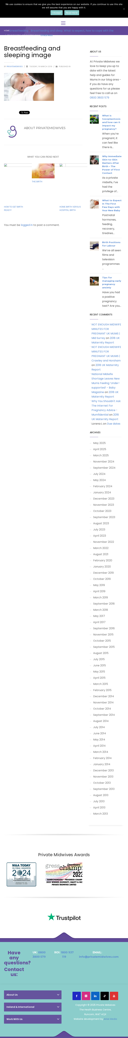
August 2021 (100, 554)
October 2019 (102, 579)
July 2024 (99, 474)
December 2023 (103, 499)
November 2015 (103, 634)
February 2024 (102, 486)
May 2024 (99, 480)
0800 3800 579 (99, 98)
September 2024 (104, 468)
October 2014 (102, 709)
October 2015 (102, 641)
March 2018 (100, 610)
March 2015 (100, 684)
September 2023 (104, 517)
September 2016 (104, 628)
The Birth (37, 181)
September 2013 (103, 789)
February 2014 (102, 758)
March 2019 (100, 597)
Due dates (113, 424)
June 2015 (99, 665)
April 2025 (99, 449)
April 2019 (99, 591)
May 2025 (99, 443)
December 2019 (103, 573)
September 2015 (104, 647)
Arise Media (110, 1019)
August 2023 (101, 523)
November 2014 (103, 702)
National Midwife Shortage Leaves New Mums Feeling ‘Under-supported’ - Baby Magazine (106, 383)
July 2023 (99, 529)
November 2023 (103, 505)
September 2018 (104, 604)
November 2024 (103, 461)
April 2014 (99, 746)
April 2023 (99, 536)
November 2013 (103, 777)
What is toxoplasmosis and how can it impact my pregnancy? (111, 122)
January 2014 (101, 764)
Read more (72, 12)
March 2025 (101, 455)
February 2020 (102, 560)
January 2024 (102, 492)
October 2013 (102, 783)
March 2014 (100, 752)
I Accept (56, 12)
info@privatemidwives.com (99, 956)
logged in (27, 225)
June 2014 (99, 733)
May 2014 (99, 739)
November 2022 (103, 542)
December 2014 (103, 696)
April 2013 (99, 807)
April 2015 (99, 678)
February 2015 (102, 690)
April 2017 (99, 622)
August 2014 (101, 721)
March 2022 (100, 548)
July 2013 (98, 801)
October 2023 (102, 511)
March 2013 (100, 814)
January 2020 (102, 567)
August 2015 (100, 653)
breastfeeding (19, 31)
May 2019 (99, 585)
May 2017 (99, 616)
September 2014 (104, 715)
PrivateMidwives (15, 66)
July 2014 (99, 727)
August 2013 (100, 795)
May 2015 (99, 672)
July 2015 (99, 659)
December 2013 (103, 770)
